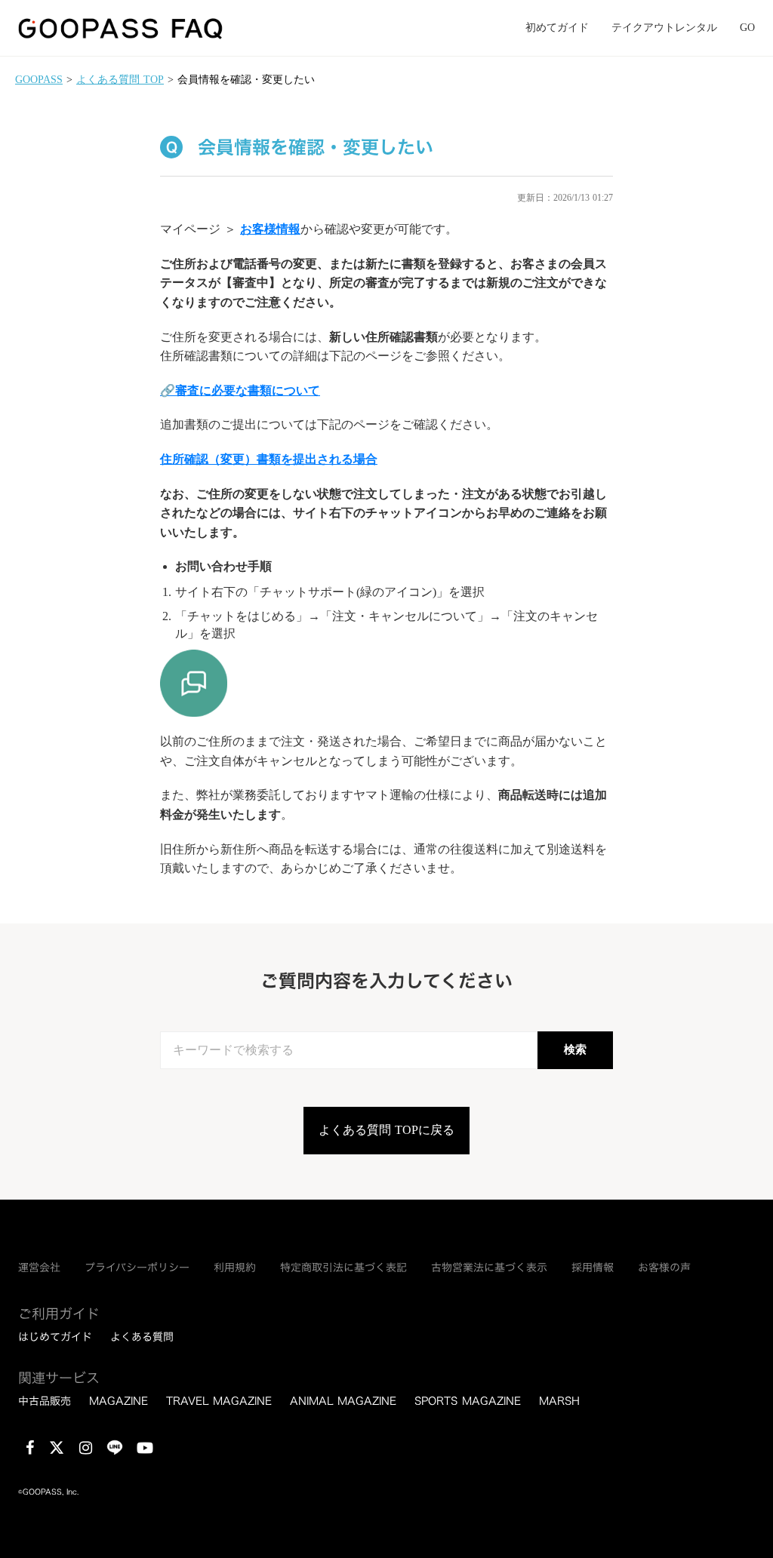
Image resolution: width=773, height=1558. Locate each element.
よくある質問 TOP (120, 79)
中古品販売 (44, 1401)
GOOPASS (39, 79)
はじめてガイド (55, 1336)
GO (747, 27)
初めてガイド (557, 27)
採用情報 (592, 1267)
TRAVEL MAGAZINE (219, 1401)
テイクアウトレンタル (664, 27)
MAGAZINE (118, 1401)
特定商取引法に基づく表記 (343, 1267)
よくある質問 (142, 1336)
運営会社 (39, 1267)
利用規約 (235, 1267)
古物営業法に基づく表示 (489, 1267)
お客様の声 (664, 1267)
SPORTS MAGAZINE (467, 1401)
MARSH (559, 1401)
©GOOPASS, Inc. (48, 1492)
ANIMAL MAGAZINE (343, 1401)
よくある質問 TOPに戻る (386, 1129)
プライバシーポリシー (137, 1267)
